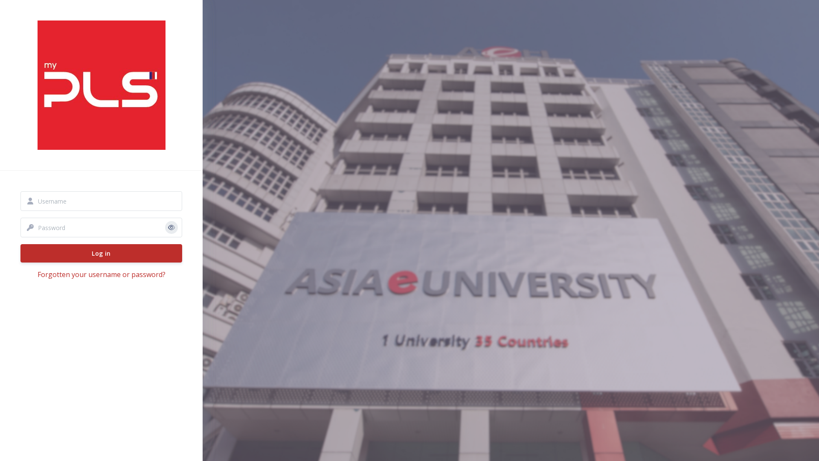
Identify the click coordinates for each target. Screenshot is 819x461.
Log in (101, 253)
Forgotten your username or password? (102, 274)
